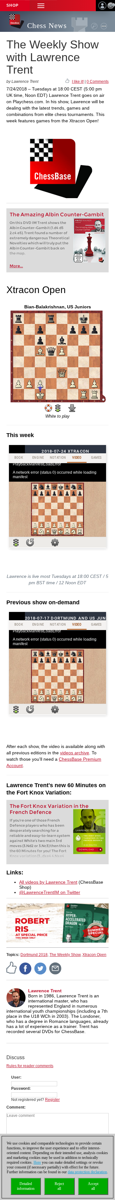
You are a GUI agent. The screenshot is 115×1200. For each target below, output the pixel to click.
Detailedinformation (25, 1186)
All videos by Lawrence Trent (48, 882)
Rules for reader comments (29, 1066)
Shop (12, 5)
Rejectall (59, 1186)
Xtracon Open (94, 954)
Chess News (47, 26)
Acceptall (93, 1186)
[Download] (72, 408)
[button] (41, 5)
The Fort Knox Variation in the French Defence (49, 809)
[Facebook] (26, 968)
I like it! (78, 81)
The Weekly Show (65, 954)
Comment (15, 1107)
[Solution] (58, 408)
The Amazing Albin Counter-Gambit (57, 215)
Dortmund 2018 (34, 954)
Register (52, 1099)
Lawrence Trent (45, 990)
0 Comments (98, 81)
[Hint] (48, 408)
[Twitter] (41, 968)
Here (37, 1162)
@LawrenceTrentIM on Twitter (49, 892)
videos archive (74, 752)
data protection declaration (87, 1172)
